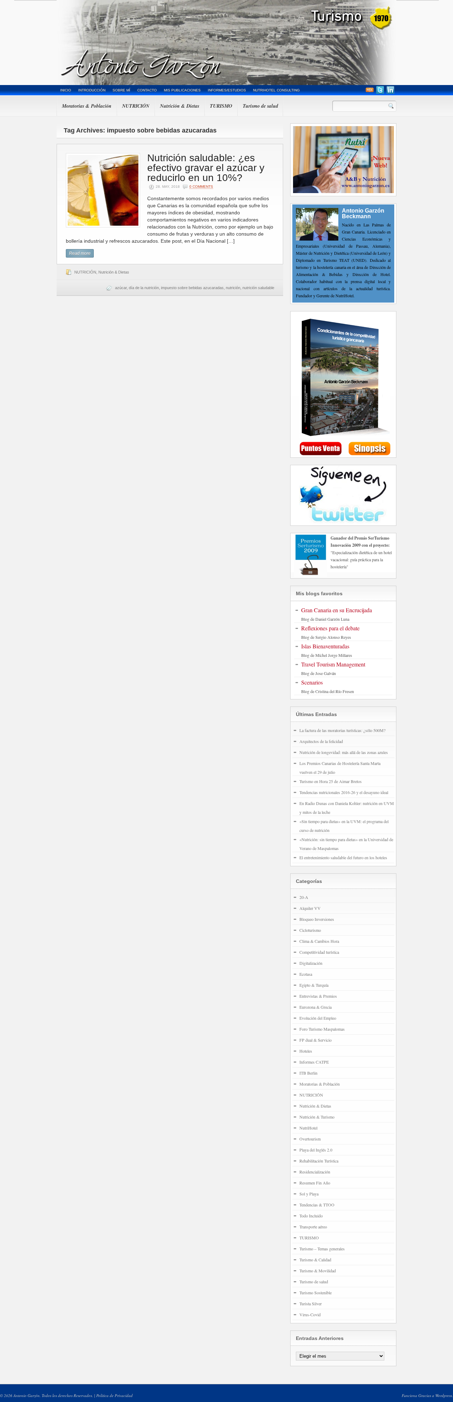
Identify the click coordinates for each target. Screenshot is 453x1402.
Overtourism (310, 1139)
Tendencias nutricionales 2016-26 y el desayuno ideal (343, 792)
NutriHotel (308, 1128)
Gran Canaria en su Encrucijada (336, 610)
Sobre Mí (121, 90)
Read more (80, 253)
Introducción (91, 90)
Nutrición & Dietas (179, 105)
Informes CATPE (314, 1062)
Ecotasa (305, 974)
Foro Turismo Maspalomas (322, 1029)
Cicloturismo (310, 930)
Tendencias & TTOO (316, 1204)
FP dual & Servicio (315, 1040)
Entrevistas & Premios (318, 996)
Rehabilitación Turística (318, 1161)
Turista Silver (310, 1303)
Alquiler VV (310, 908)
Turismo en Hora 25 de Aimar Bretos (330, 781)
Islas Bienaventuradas (325, 646)
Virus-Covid (310, 1314)
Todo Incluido (311, 1215)
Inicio (65, 90)
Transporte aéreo (313, 1226)
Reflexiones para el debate (330, 628)
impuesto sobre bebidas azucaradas (192, 288)
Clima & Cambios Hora (319, 941)
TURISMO (221, 105)
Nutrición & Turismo (316, 1117)
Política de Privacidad (114, 1395)
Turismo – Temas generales (322, 1248)
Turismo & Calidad (315, 1259)
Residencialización (314, 1172)
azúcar (121, 288)
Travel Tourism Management (333, 664)
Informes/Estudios (227, 90)
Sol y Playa (309, 1194)
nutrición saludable (258, 288)
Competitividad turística (319, 952)
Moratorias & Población (86, 105)
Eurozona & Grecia (315, 1007)
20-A (303, 897)
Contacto (147, 90)
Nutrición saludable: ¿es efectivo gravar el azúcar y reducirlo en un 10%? (205, 167)
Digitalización (310, 963)
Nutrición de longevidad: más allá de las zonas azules (343, 752)
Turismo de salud (260, 105)
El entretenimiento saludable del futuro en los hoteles (343, 857)
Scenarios (312, 682)
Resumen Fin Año (314, 1183)
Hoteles (305, 1051)
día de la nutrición (144, 288)
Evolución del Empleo (317, 1018)
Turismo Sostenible (315, 1292)
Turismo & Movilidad (317, 1270)
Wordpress (443, 1395)
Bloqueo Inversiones (316, 919)
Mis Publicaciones (182, 90)
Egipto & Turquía (313, 985)
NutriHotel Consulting (276, 90)
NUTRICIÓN (135, 105)
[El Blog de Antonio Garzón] (226, 42)
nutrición (233, 288)
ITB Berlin (308, 1073)
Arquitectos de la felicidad (321, 741)
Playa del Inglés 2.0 (315, 1150)
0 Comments (201, 186)
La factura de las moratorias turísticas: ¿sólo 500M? (342, 730)
